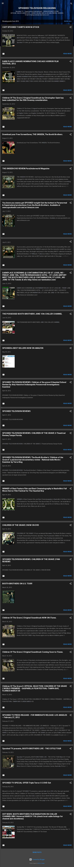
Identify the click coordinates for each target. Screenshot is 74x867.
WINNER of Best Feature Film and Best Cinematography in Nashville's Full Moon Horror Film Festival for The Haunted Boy (34, 489)
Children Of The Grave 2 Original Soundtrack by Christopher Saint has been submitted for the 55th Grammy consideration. (33, 99)
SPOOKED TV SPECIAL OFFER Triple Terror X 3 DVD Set (26, 783)
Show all (68, 21)
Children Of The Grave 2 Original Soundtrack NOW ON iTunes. (29, 618)
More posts (37, 852)
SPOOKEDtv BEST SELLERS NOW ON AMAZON (22, 348)
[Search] (71, 4)
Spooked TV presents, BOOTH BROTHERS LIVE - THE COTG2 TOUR (31, 748)
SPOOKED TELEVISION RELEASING (37, 8)
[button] (70, 27)
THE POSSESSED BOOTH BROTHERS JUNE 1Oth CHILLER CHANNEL (32, 314)
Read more (67, 54)
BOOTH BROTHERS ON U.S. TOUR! (17, 583)
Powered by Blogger (38, 859)
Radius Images (41, 863)
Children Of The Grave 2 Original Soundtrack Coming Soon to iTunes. (32, 652)
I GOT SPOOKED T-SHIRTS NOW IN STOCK (20, 27)
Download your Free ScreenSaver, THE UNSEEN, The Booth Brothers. (32, 134)
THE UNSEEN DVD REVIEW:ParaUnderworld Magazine (25, 168)
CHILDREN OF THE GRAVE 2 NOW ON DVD (20, 525)
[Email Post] (3, 54)
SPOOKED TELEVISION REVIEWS (16, 411)
